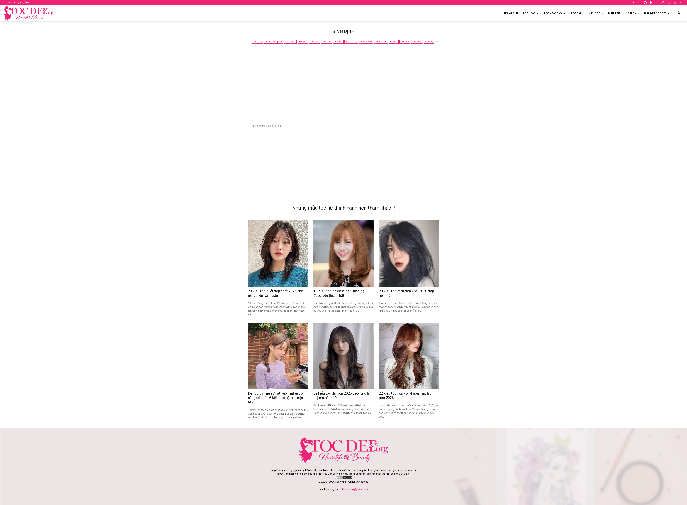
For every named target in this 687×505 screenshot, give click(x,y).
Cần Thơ (405, 42)
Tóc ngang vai (553, 13)
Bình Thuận (381, 42)
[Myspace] (657, 2)
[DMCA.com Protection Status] (343, 478)
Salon (632, 13)
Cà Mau (393, 42)
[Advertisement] (343, 85)
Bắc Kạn (303, 42)
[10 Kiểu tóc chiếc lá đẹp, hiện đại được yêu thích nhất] (343, 253)
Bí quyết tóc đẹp (655, 13)
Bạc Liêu (314, 42)
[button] (679, 13)
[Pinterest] (663, 2)
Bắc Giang (290, 42)
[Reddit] (669, 2)
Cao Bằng (416, 42)
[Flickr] (639, 2)
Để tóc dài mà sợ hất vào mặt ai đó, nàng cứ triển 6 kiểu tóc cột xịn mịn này (276, 397)
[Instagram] (645, 2)
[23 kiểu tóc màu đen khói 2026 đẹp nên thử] (409, 253)
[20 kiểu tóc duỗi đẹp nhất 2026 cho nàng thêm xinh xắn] (278, 253)
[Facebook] (633, 2)
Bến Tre (338, 42)
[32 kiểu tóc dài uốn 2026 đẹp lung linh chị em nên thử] (343, 356)
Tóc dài (576, 13)
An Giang (257, 42)
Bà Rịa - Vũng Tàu (274, 42)
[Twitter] (680, 2)
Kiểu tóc (594, 13)
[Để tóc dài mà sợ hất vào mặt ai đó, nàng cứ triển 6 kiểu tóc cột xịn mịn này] (278, 356)
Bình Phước (366, 42)
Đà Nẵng (429, 42)
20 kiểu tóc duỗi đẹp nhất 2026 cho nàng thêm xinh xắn (275, 293)
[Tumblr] (675, 2)
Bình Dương (351, 42)
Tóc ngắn (529, 13)
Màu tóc (614, 13)
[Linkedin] (651, 2)
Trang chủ (510, 13)
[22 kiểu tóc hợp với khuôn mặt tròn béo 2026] (409, 356)
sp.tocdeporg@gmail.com (353, 489)
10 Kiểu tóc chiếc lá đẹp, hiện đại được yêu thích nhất (339, 293)
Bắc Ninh (326, 42)
